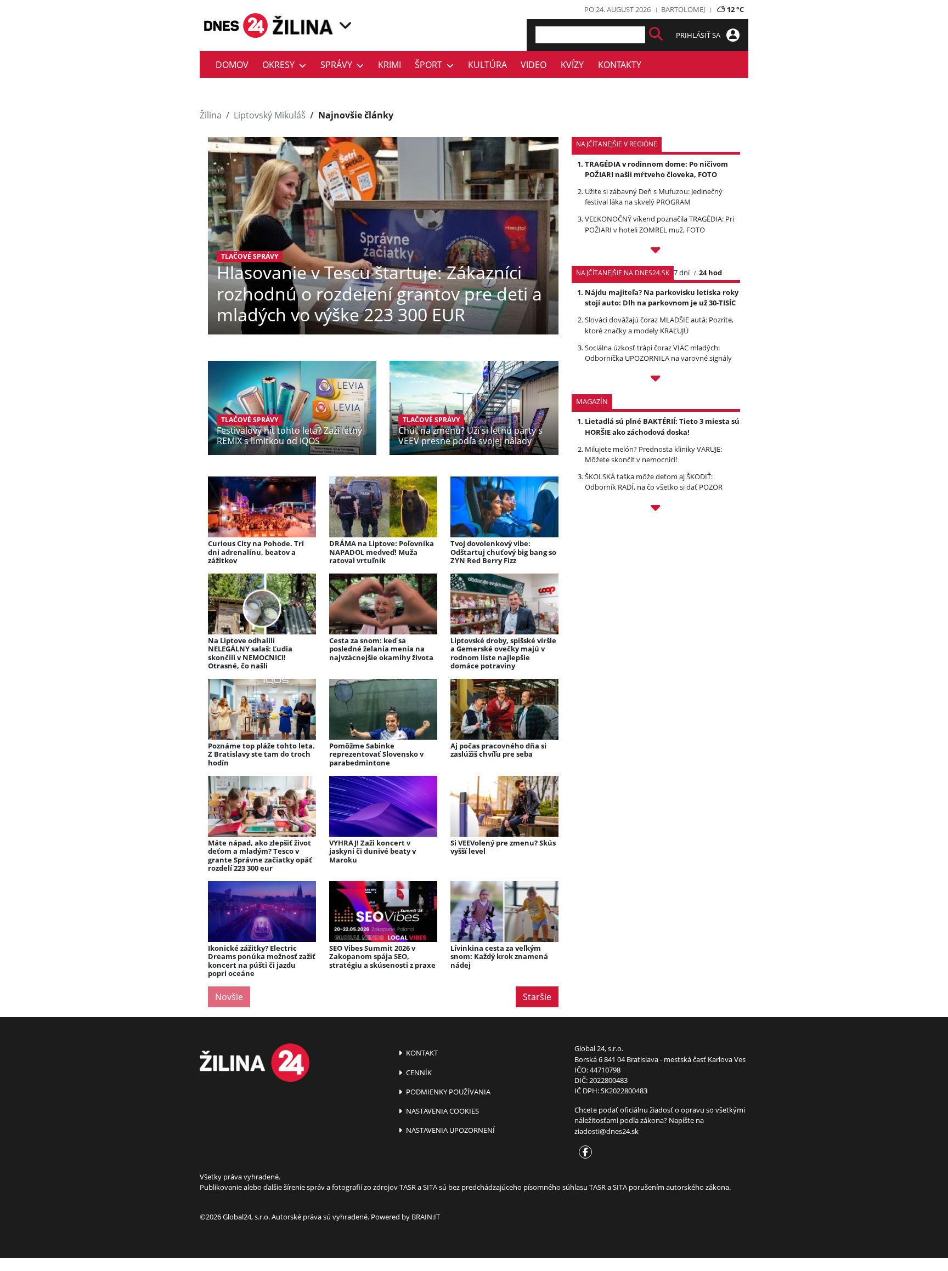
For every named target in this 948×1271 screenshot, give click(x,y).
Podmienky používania (447, 1092)
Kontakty (619, 65)
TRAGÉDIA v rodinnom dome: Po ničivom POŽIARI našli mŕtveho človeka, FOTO (656, 169)
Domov (232, 65)
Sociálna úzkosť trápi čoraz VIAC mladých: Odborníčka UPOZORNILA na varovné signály (658, 353)
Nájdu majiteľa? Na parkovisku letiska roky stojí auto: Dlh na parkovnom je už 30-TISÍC (661, 297)
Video (533, 65)
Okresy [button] (280, 65)
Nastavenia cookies (441, 1111)
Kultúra (487, 65)
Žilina (211, 115)
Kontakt (421, 1053)
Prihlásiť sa (699, 35)
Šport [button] (431, 65)
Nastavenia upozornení (449, 1130)
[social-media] (583, 1152)
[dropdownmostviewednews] (656, 252)
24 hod (710, 272)
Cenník (418, 1072)
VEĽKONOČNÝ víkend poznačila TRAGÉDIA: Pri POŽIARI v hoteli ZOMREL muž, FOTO (659, 224)
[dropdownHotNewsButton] (656, 509)
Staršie (537, 997)
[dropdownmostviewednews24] (656, 380)
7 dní (682, 272)
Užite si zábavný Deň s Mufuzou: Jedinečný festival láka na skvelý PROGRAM (654, 196)
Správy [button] (338, 65)
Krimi (389, 65)
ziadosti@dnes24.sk (606, 1131)
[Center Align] (656, 34)
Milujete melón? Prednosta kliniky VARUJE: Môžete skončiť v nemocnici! (653, 454)
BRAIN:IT (425, 1217)
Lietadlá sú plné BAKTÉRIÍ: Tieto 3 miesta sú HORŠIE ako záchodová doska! (662, 426)
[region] (345, 25)
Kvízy (572, 65)
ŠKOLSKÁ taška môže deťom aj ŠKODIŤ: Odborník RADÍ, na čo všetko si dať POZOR (654, 482)
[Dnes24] (304, 25)
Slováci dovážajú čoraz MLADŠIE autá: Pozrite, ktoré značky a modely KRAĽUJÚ (659, 325)
